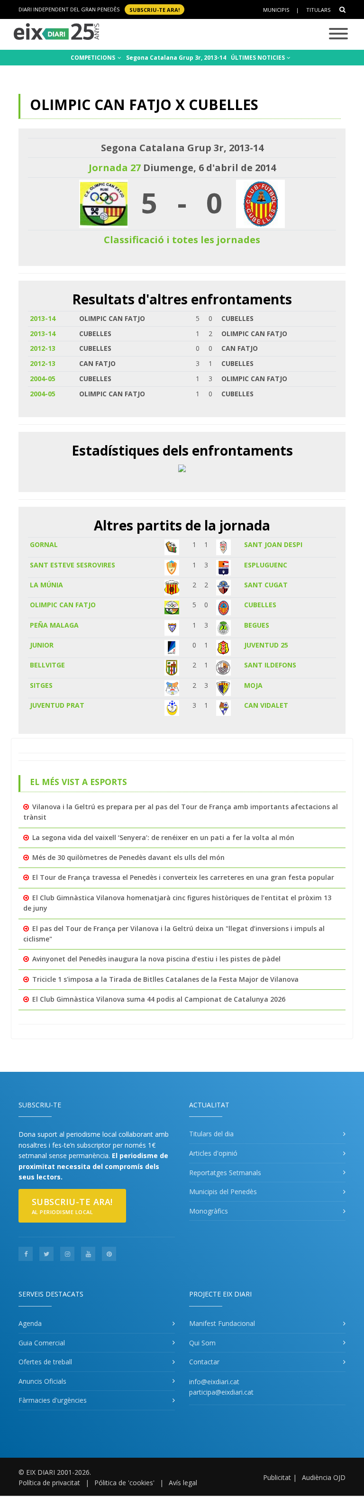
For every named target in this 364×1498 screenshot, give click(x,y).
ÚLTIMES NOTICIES (258, 58)
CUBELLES (260, 604)
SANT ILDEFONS (270, 664)
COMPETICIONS (94, 58)
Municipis (276, 9)
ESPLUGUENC (265, 564)
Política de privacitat (49, 1482)
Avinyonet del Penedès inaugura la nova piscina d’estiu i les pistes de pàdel (156, 958)
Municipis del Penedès (223, 1191)
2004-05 (42, 378)
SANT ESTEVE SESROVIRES (72, 564)
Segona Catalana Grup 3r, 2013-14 (176, 58)
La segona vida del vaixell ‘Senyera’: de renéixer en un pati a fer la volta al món (163, 837)
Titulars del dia (211, 1133)
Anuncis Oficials (42, 1381)
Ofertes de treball (45, 1361)
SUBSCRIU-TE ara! (154, 9)
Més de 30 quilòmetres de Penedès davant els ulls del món (128, 857)
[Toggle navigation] (338, 34)
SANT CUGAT (266, 584)
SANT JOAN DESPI (273, 544)
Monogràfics (208, 1210)
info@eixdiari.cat (214, 1381)
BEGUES (256, 625)
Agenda (30, 1323)
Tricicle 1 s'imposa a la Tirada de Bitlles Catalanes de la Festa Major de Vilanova (165, 979)
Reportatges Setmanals (225, 1172)
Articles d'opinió (213, 1153)
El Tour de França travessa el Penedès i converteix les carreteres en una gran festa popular (183, 877)
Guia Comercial (41, 1342)
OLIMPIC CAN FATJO (63, 604)
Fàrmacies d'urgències (52, 1400)
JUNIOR (42, 644)
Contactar (204, 1361)
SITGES (41, 685)
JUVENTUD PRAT (57, 705)
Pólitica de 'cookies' (124, 1482)
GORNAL (44, 544)
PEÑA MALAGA (54, 625)
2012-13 (42, 348)
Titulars (318, 9)
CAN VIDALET (266, 705)
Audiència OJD (324, 1477)
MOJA (253, 685)
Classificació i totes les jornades (182, 239)
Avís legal (183, 1482)
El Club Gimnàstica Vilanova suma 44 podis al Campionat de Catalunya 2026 (158, 999)
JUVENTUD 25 (266, 644)
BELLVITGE (47, 664)
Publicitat (277, 1477)
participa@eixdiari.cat (221, 1392)
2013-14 (42, 318)
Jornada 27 (115, 167)
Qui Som (202, 1342)
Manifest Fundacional (222, 1323)
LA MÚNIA (46, 584)
